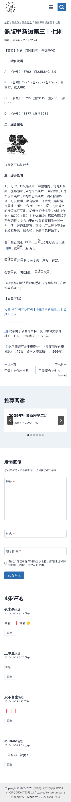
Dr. (45, 796)
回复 (9, 632)
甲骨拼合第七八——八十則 (53, 370)
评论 (10, 482)
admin (16, 40)
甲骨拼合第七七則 (16, 368)
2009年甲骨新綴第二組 (28, 415)
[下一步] (61, 420)
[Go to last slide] (10, 420)
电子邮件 (13, 551)
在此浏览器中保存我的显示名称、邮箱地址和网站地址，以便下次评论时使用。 (37, 563)
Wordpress (56, 792)
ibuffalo (10, 741)
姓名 (10, 534)
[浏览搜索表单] (62, 7)
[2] (19, 260)
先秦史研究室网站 (44, 788)
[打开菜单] (51, 7)
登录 (57, 796)
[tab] (28, 435)
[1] (6, 248)
